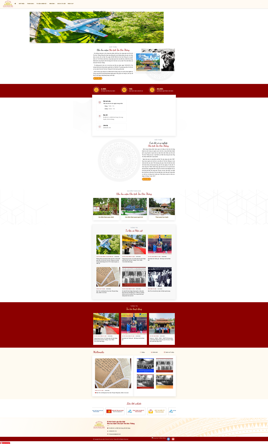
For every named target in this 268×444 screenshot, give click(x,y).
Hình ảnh (51, 3)
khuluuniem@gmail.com (115, 434)
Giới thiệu (21, 3)
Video (143, 352)
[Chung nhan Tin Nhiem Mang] (159, 439)
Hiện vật (111, 256)
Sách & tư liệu (61, 3)
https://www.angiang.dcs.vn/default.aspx (174, 408)
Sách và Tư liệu (170, 352)
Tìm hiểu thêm (97, 78)
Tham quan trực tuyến (161, 217)
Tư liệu (107, 256)
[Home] (8, 4)
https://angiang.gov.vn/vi (112, 408)
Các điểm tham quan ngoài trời (134, 217)
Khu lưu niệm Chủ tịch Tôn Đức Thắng (107, 439)
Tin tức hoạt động (100, 256)
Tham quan (30, 3)
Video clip (70, 3)
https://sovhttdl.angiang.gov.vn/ (154, 408)
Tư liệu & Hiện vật (41, 3)
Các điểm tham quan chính (106, 217)
